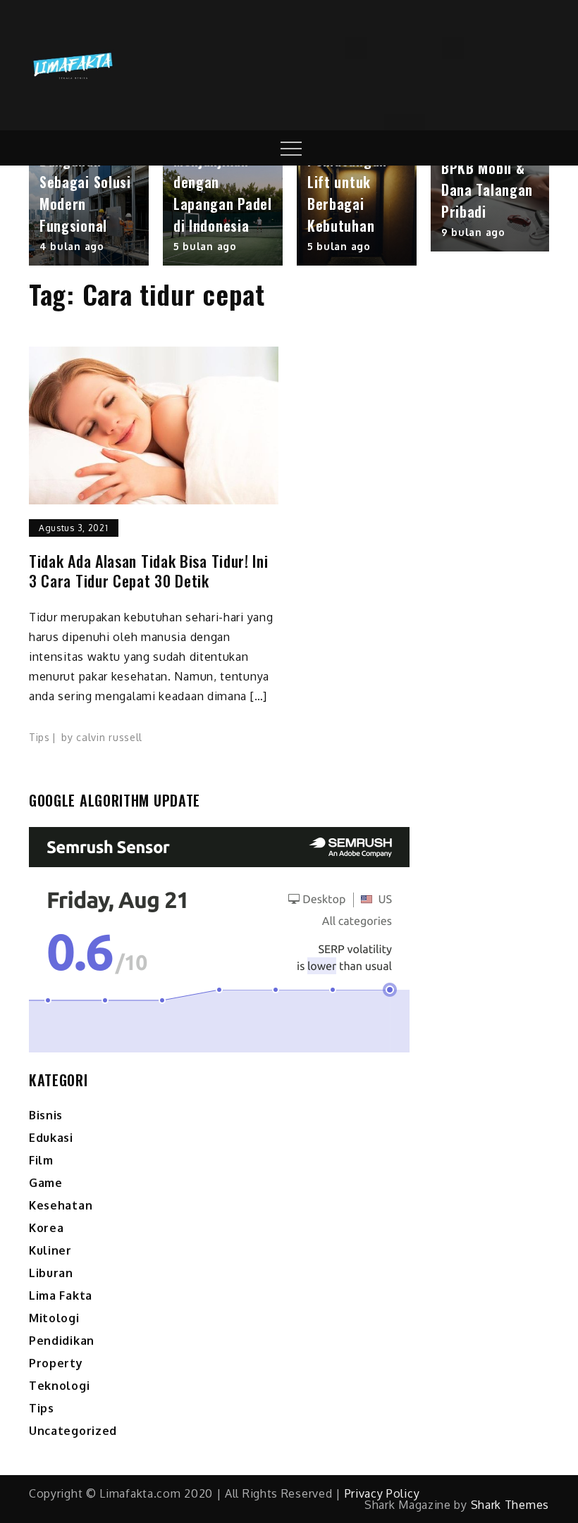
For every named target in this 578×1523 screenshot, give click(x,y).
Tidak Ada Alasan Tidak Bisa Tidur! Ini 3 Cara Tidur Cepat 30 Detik (149, 571)
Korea (46, 1228)
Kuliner (50, 1250)
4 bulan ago (71, 246)
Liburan (51, 1273)
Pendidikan (61, 1341)
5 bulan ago (205, 246)
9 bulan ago (473, 232)
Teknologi (59, 1386)
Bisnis (46, 1115)
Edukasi (51, 1138)
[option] (89, 216)
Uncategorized (73, 1431)
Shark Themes (510, 1505)
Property (56, 1363)
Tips (39, 737)
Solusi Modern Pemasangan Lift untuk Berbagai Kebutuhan (351, 182)
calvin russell (109, 737)
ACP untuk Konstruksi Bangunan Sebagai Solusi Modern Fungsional (85, 171)
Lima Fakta (60, 1295)
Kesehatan (60, 1205)
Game (46, 1183)
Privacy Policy (382, 1493)
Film (41, 1160)
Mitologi (54, 1318)
